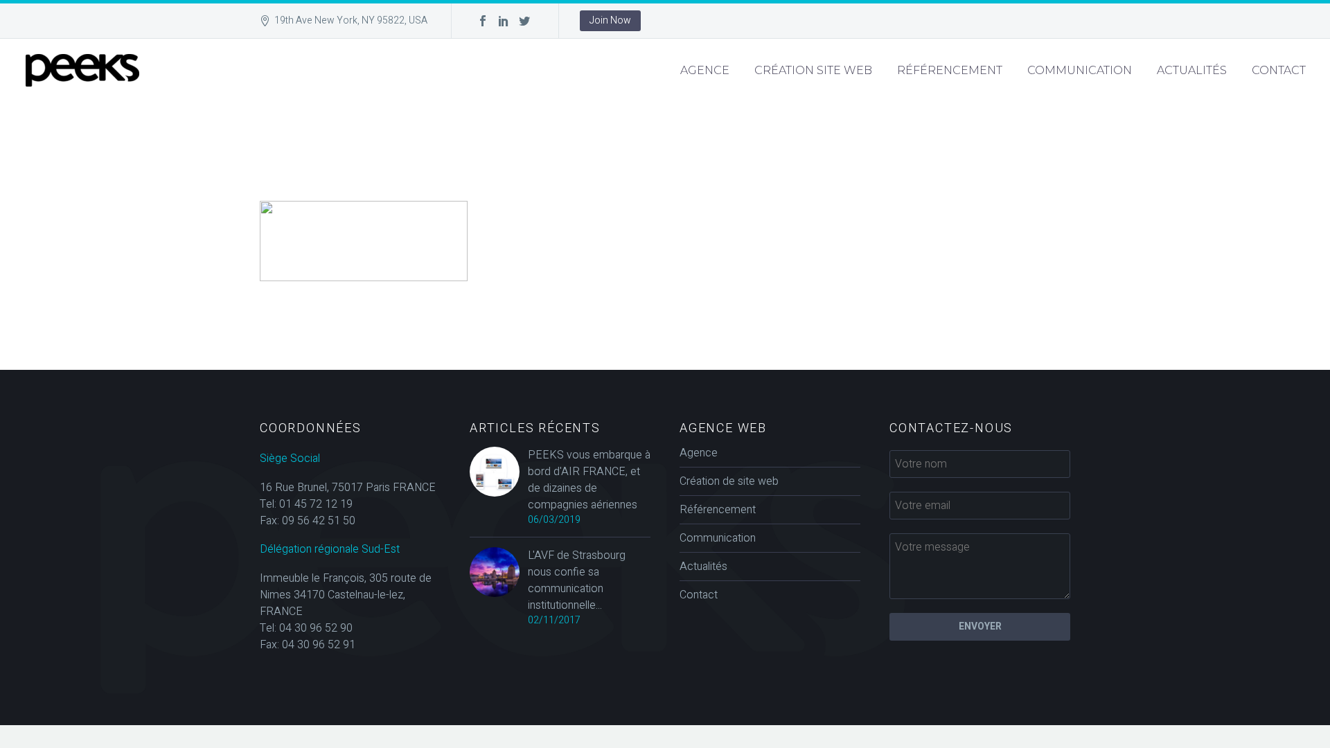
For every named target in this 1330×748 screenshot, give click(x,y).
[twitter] (524, 20)
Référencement (949, 70)
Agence (704, 70)
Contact (1279, 70)
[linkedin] (503, 20)
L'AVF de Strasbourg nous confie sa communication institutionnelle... (577, 580)
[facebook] (482, 20)
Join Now (610, 20)
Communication (1079, 70)
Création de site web (729, 481)
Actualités (1192, 70)
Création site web (813, 70)
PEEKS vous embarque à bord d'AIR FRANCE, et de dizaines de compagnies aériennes (589, 480)
